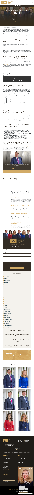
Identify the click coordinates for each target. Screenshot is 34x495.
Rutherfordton (5, 455)
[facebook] (16, 449)
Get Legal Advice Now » (17, 171)
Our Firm (19, 440)
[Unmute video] (19, 468)
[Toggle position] (29, 468)
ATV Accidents (6, 276)
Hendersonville (5, 474)
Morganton (5, 464)
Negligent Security (7, 311)
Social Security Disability (8, 319)
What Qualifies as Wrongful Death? (18, 197)
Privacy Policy (11, 489)
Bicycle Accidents (7, 280)
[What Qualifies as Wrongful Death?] (7, 200)
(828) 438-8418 (7, 469)
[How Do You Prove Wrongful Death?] (7, 192)
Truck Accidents (6, 323)
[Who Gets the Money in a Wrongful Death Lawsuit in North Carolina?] (7, 225)
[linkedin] (17, 449)
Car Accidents (6, 288)
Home (19, 439)
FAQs (5, 27)
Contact (26, 441)
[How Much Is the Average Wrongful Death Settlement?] (7, 216)
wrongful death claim (8, 35)
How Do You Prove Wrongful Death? (18, 189)
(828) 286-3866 (17, 80)
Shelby (19, 455)
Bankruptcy (6, 278)
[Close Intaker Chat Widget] (31, 468)
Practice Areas (27, 439)
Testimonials (27, 440)
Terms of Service (16, 489)
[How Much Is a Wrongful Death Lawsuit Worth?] (7, 184)
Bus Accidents (6, 286)
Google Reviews (16, 452)
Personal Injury (6, 315)
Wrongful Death (6, 327)
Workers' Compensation (8, 325)
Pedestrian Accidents (7, 313)
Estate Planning (6, 303)
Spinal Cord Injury (7, 321)
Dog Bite (5, 299)
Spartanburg (20, 464)
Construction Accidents (8, 292)
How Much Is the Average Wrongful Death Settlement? (19, 214)
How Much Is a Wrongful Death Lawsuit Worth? (20, 182)
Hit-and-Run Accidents (8, 307)
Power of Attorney (7, 317)
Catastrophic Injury (7, 290)
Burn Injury (6, 284)
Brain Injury (6, 282)
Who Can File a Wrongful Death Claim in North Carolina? (20, 206)
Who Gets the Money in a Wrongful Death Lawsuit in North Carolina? (21, 223)
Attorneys (20, 441)
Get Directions (5, 462)
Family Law (6, 305)
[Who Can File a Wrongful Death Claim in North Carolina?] (7, 208)
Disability (5, 295)
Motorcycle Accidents (7, 309)
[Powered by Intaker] (27, 493)
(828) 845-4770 (7, 479)
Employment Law (7, 301)
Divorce (5, 297)
